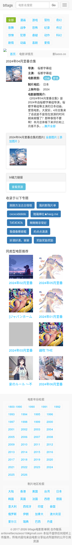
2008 (50, 437)
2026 (24, 474)
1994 (24, 414)
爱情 (47, 42)
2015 (37, 452)
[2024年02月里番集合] (21, 267)
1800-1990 (15, 407)
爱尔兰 (12, 521)
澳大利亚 (55, 514)
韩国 (11, 499)
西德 (47, 499)
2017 (11, 459)
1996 (50, 414)
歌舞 (11, 27)
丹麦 (50, 521)
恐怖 (35, 27)
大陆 (11, 491)
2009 (11, 444)
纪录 (47, 27)
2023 (37, 467)
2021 (11, 467)
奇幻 (59, 20)
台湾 (47, 491)
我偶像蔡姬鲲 (18, 231)
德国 (59, 499)
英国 (23, 499)
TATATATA (16, 223)
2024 (50, 467)
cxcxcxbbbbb (18, 214)
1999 (37, 422)
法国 (35, 499)
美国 (35, 491)
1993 (11, 414)
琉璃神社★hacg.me (45, 214)
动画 (23, 42)
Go (54, 5)
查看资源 (17, 187)
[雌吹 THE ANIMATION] (51, 334)
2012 (50, 444)
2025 (11, 474)
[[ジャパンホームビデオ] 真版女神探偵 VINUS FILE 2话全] (21, 300)
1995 (37, 414)
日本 (59, 491)
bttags (8, 5)
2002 (24, 429)
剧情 (11, 42)
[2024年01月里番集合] (51, 300)
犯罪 (23, 35)
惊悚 (11, 35)
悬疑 (35, 35)
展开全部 (50, 126)
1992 (57, 407)
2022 (24, 467)
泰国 (52, 506)
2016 (50, 452)
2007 (37, 437)
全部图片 (51, 137)
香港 (23, 491)
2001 (11, 429)
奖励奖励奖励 (44, 240)
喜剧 (35, 42)
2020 (50, 459)
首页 (13, 54)
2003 (37, 429)
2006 (24, 437)
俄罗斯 (12, 514)
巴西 (38, 521)
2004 (50, 429)
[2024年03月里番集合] (21, 334)
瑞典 (26, 521)
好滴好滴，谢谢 (19, 240)
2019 (37, 459)
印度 (40, 506)
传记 (59, 27)
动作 (47, 35)
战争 (23, 27)
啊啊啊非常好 (38, 223)
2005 (11, 437)
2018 (24, 459)
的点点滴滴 (41, 231)
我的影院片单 (47, 205)
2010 (24, 444)
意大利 (12, 506)
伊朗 (26, 514)
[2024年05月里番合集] (51, 267)
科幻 (59, 35)
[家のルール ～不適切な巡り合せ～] (21, 368)
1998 (24, 422)
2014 (24, 452)
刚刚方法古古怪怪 (21, 205)
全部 (11, 20)
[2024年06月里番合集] (51, 368)
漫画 (23, 20)
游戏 (35, 20)
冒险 (47, 20)
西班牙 (27, 506)
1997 (11, 422)
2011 (37, 444)
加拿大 (39, 514)
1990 (31, 407)
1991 (44, 407)
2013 (11, 452)
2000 (50, 422)
